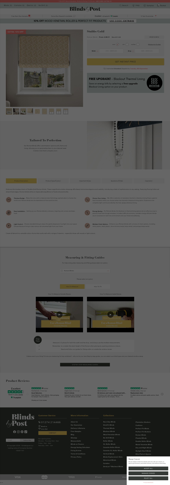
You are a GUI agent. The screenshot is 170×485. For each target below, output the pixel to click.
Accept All (148, 468)
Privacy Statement (148, 482)
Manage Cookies (148, 473)
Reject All (148, 478)
